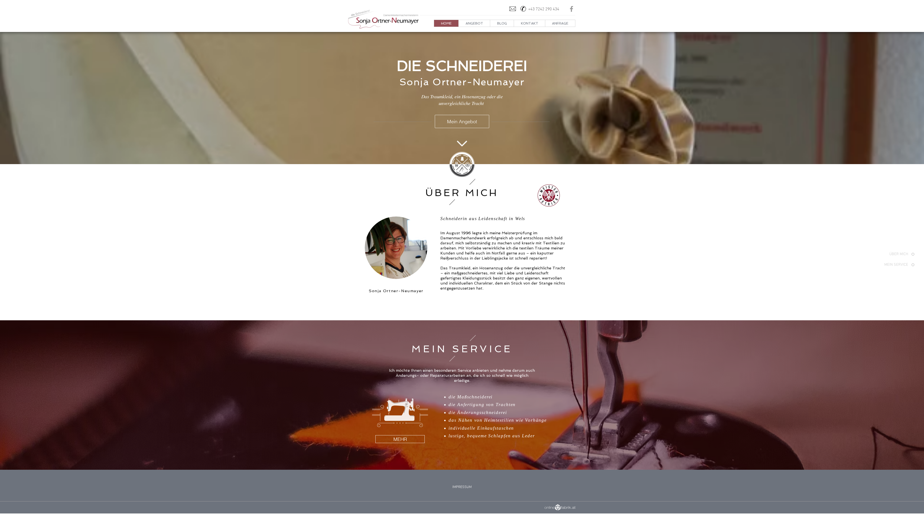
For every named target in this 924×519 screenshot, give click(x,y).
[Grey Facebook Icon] (571, 9)
